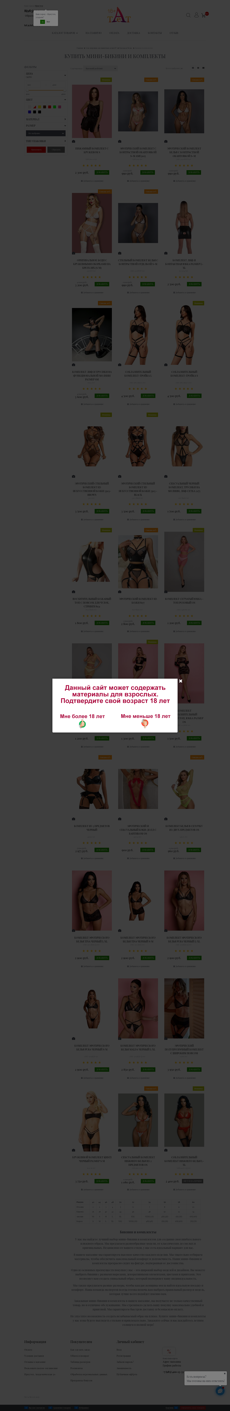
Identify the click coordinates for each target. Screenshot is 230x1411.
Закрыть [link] (180, 681)
